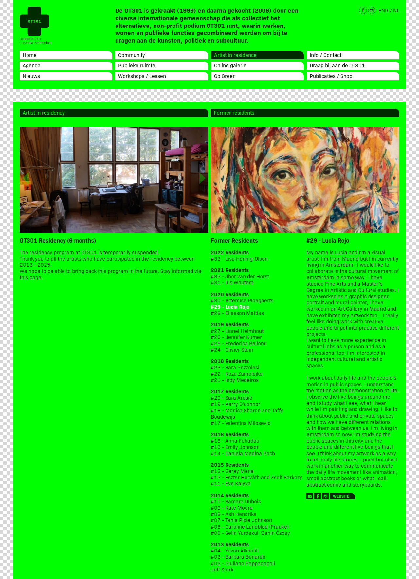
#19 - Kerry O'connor (235, 404)
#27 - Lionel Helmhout (238, 331)
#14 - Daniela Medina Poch (243, 453)
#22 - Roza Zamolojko (237, 374)
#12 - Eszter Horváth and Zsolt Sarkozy (256, 477)
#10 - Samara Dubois (236, 501)
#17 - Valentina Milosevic (240, 423)
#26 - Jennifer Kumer (236, 337)
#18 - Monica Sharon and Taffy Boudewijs (247, 413)
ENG (383, 10)
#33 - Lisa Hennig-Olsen (239, 258)
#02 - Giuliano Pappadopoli (243, 563)
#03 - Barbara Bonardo (238, 556)
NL (396, 10)
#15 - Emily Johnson (235, 447)
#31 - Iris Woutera (232, 282)
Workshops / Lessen (142, 75)
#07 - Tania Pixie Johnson (241, 520)
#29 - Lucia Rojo (230, 306)
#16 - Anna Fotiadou (235, 440)
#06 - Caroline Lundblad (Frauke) (250, 526)
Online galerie (230, 65)
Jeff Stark (222, 569)
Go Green (225, 75)
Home (30, 54)
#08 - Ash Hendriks (233, 514)
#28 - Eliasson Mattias (237, 313)
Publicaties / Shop (331, 75)
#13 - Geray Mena (232, 471)
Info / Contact (325, 54)
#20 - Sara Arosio (231, 397)
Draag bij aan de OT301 (337, 65)
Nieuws (31, 75)
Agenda (32, 65)
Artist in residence (235, 54)
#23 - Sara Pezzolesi (235, 367)
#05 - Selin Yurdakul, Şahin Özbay (250, 533)
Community (131, 54)
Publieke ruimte (136, 65)
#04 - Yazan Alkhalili (235, 550)
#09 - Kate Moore (232, 507)
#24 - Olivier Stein (232, 349)
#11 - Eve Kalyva (231, 483)
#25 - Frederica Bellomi (239, 343)
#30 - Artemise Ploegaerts (242, 300)
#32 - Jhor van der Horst (240, 276)
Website (341, 495)
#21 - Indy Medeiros (235, 380)
